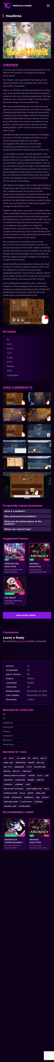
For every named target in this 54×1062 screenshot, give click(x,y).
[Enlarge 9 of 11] (22, 459)
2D (4, 714)
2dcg (11, 758)
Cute (29, 767)
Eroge (7, 771)
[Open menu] (48, 5)
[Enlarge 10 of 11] (47, 459)
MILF (46, 789)
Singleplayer (11, 802)
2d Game (21, 758)
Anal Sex (8, 763)
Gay (47, 776)
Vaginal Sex (10, 806)
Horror (8, 784)
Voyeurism (24, 806)
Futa (39, 776)
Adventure (8, 723)
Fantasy (6, 731)
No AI (22, 793)
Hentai (40, 780)
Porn (6, 797)
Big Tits (8, 767)
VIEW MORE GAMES (26, 615)
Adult (43, 758)
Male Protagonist (14, 789)
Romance (7, 740)
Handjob (20, 780)
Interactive (8, 736)
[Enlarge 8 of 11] (47, 443)
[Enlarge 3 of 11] (22, 412)
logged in (21, 641)
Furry (32, 776)
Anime (31, 763)
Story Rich (26, 802)
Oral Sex (40, 793)
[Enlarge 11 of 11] (47, 475)
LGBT (27, 784)
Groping (8, 780)
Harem (30, 780)
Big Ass (40, 763)
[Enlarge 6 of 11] (47, 427)
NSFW (30, 793)
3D (4, 718)
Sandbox (29, 797)
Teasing (38, 802)
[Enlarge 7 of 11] (22, 443)
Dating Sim (8, 727)
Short (45, 797)
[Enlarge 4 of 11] (47, 412)
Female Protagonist (15, 776)
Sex (38, 797)
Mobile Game (10, 793)
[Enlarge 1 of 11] (22, 396)
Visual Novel (8, 744)
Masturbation (34, 789)
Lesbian (19, 784)
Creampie (19, 767)
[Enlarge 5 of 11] (22, 427)
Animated (20, 763)
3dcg (35, 758)
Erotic (16, 771)
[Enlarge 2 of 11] (47, 396)
